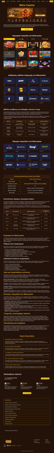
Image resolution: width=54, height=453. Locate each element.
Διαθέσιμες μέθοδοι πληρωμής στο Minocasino (13, 404)
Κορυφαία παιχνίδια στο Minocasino (11, 402)
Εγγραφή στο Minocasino (9, 411)
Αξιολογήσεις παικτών (8, 423)
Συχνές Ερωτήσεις (8, 421)
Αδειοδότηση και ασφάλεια (9, 419)
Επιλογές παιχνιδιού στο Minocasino (11, 415)
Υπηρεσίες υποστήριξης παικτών (10, 417)
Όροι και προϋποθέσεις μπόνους (10, 413)
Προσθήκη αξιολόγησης (45, 378)
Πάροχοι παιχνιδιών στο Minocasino (11, 406)
